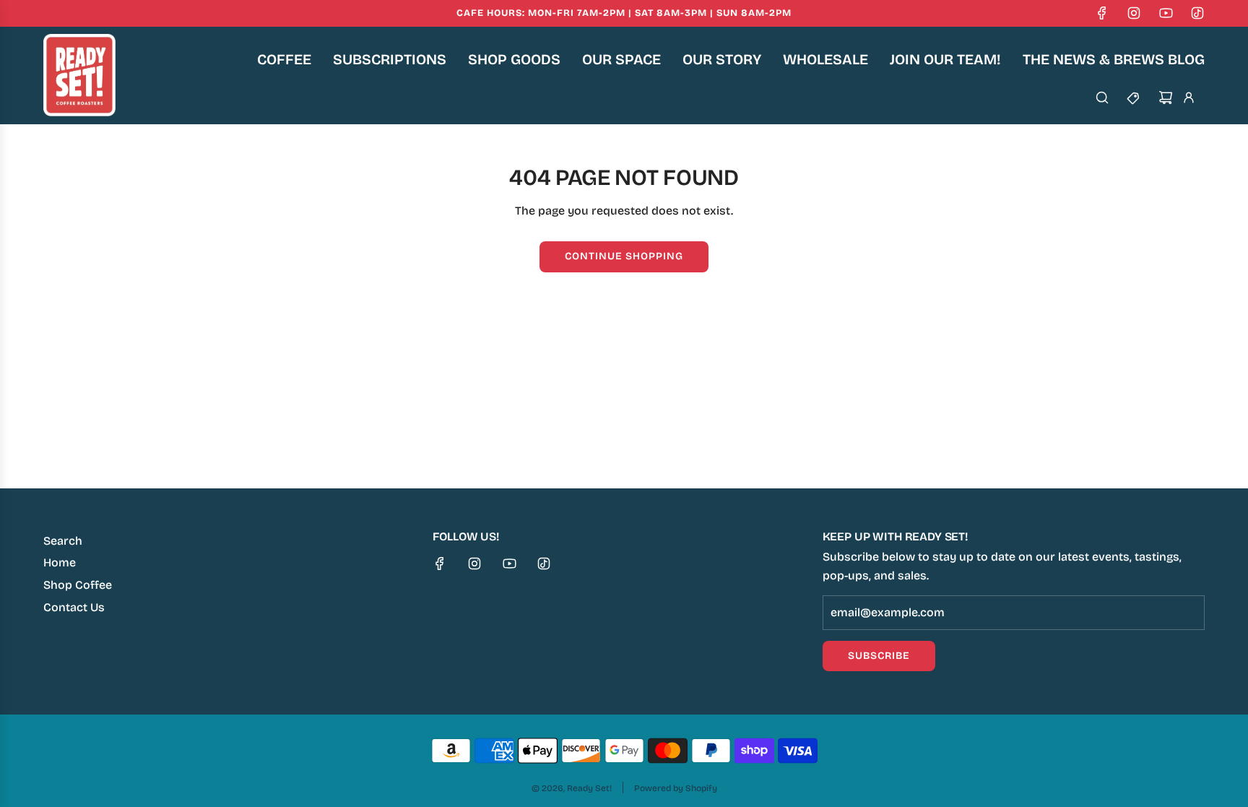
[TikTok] (1197, 13)
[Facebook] (1102, 13)
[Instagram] (1134, 13)
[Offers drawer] (1134, 97)
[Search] (1102, 97)
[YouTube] (1166, 13)
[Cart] (1166, 97)
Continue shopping (624, 256)
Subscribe (879, 656)
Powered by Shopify (675, 788)
